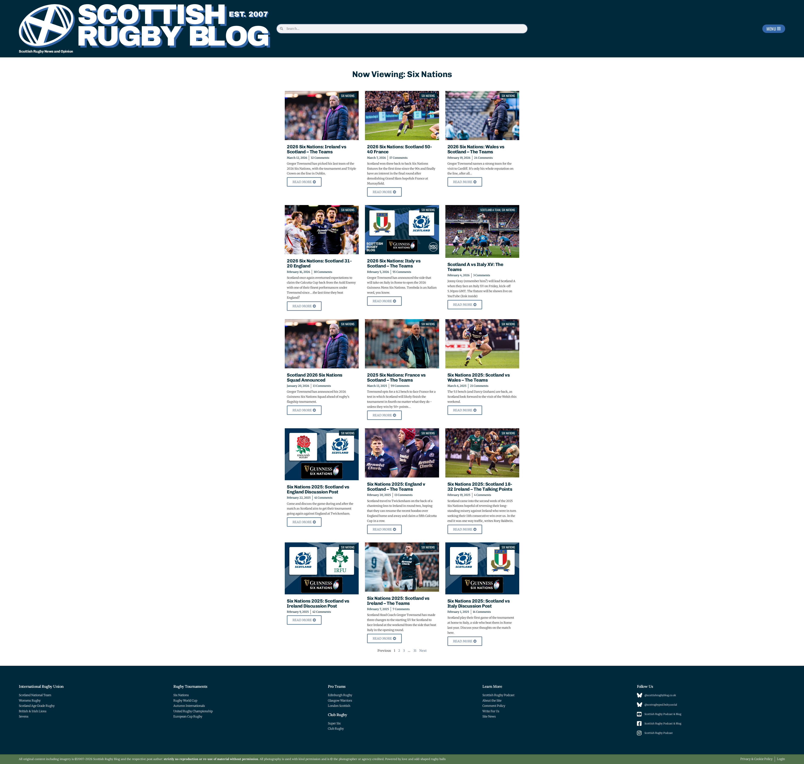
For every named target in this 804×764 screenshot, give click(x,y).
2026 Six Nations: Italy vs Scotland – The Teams (393, 263)
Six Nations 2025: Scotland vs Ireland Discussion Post (318, 603)
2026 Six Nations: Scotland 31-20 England (319, 263)
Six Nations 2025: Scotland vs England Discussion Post (318, 489)
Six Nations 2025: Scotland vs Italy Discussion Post (478, 603)
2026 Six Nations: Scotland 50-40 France (399, 149)
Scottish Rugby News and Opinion (46, 51)
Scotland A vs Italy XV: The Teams (475, 267)
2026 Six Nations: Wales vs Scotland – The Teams (475, 149)
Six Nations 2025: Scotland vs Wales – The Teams (478, 377)
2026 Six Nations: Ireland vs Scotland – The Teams (316, 149)
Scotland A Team (490, 210)
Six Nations (347, 95)
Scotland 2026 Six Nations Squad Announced (314, 377)
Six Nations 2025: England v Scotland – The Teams (396, 486)
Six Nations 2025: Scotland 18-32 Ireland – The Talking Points (479, 486)
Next (423, 651)
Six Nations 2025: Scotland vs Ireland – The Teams (398, 600)
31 (414, 651)
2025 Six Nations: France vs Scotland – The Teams (396, 377)
